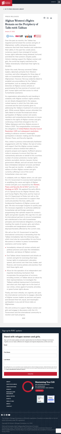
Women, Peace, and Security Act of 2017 (22, 186)
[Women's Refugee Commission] (6, 2)
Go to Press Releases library (14, 9)
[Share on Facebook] (44, 18)
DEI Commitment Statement (44, 428)
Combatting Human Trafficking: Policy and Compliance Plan (19, 428)
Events (8, 398)
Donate (53, 2)
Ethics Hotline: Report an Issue (21, 430)
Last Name (7, 359)
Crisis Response (11, 387)
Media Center (10, 396)
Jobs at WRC (10, 401)
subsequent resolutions (29, 131)
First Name (7, 352)
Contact (9, 406)
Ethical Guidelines (7, 430)
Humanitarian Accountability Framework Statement (45, 430)
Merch (8, 403)
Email (5, 345)
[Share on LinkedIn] (48, 18)
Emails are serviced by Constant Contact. (15, 369)
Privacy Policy (6, 431)
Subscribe (30, 374)
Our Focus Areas (11, 384)
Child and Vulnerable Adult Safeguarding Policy (15, 426)
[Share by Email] (51, 18)
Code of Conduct (33, 426)
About (8, 381)
